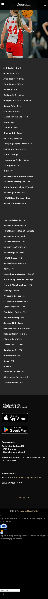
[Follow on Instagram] (24, 498)
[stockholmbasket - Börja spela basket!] (24, 4)
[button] (45, 4)
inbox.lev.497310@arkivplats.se (26, 477)
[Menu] (2, 3)
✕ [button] (1, 515)
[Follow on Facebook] (20, 498)
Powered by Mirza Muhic (27, 511)
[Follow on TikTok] (28, 498)
